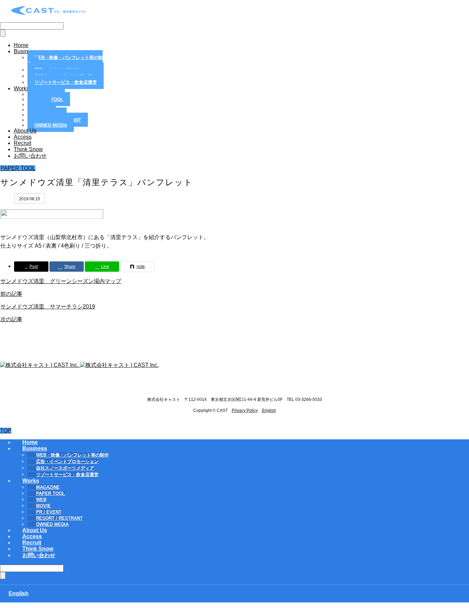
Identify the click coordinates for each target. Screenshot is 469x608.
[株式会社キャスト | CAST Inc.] (48, 13)
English (269, 410)
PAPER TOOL (17, 168)
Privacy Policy (245, 410)
